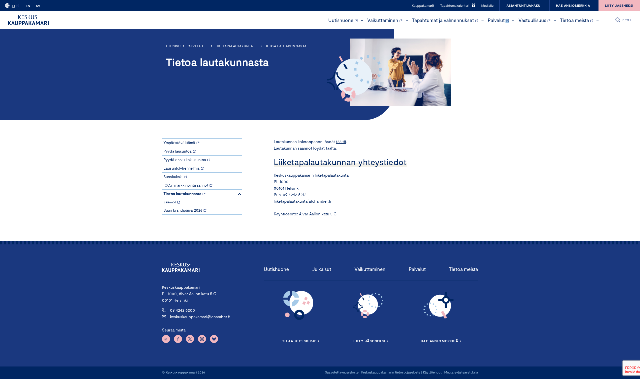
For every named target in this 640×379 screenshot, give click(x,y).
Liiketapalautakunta (233, 46)
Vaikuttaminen (382, 20)
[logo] (28, 20)
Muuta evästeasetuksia (461, 372)
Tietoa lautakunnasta (285, 46)
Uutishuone (341, 20)
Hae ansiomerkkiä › (441, 341)
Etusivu (173, 46)
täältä (341, 141)
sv (38, 6)
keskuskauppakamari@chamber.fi (200, 316)
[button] (362, 20)
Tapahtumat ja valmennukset (443, 20)
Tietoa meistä (574, 20)
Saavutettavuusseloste (341, 372)
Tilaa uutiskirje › (301, 341)
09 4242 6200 (182, 310)
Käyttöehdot (432, 372)
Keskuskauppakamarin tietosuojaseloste (390, 372)
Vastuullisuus (532, 20)
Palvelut (496, 20)
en (28, 6)
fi (13, 6)
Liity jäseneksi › (371, 341)
